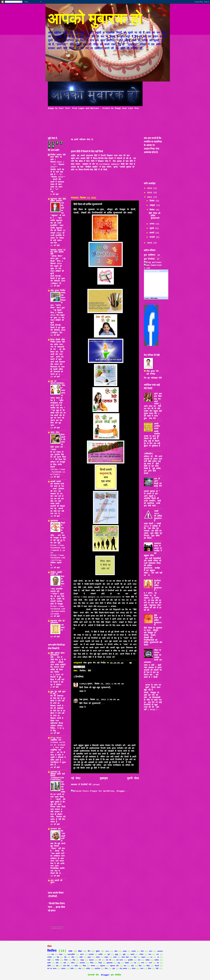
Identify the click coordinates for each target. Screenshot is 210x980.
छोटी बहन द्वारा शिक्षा (158, 395)
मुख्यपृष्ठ (104, 778)
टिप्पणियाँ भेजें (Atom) (90, 785)
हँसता (149, 969)
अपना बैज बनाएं (147, 348)
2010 (150, 243)
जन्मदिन (49, 957)
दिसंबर (153, 201)
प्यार (139, 960)
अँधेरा (116, 951)
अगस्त (153, 224)
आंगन (150, 951)
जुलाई (152, 228)
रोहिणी (49, 966)
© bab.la (146, 298)
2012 (150, 192)
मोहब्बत (127, 963)
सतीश (72, 969)
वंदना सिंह (66, 966)
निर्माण (66, 960)
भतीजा (72, 963)
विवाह (84, 966)
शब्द (125, 966)
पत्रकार (91, 960)
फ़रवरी (152, 233)
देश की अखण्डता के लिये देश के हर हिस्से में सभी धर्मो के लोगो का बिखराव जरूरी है (57, 701)
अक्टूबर (153, 205)
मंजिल (91, 963)
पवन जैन (108, 960)
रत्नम (142, 963)
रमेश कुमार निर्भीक (57, 290)
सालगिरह (97, 969)
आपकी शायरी (55, 481)
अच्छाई (124, 951)
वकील (76, 966)
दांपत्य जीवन (125, 957)
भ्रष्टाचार (82, 963)
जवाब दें (82, 691)
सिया (106, 969)
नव (158, 957)
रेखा (80, 699)
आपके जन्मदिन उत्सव (157, 426)
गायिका (141, 954)
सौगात (133, 969)
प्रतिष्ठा (156, 960)
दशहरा (106, 957)
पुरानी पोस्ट (133, 778)
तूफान (98, 951)
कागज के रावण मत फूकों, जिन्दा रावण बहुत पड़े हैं (152, 687)
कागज (82, 954)
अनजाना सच (55, 829)
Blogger (105, 975)
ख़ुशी (124, 954)
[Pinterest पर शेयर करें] (84, 667)
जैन (89, 951)
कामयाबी (91, 954)
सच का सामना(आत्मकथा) (57, 382)
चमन (150, 954)
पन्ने (100, 960)
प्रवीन (49, 963)
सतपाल (63, 969)
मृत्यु (119, 963)
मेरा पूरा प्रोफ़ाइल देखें (153, 378)
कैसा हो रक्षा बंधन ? (62, 581)
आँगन (142, 951)
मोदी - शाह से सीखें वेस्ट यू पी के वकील (58, 659)
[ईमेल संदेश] (130, 663)
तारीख (98, 957)
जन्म (157, 954)
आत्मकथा (160, 951)
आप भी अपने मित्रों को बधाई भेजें (158, 482)
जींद (58, 957)
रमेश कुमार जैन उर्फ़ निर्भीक (152, 372)
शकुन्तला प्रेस (114, 966)
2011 (150, 197)
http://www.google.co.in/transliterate (97, 597)
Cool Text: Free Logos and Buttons (79, 108)
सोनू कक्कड (123, 969)
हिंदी (89, 671)
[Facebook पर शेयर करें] (81, 667)
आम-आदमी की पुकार (56, 881)
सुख (113, 969)
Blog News (55, 738)
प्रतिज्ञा (147, 960)
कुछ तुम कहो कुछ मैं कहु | (57, 693)
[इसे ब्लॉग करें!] (77, 667)
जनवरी (153, 237)
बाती (65, 963)
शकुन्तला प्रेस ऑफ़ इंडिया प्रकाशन (58, 200)
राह (158, 963)
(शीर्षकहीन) (148, 454)
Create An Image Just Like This (121, 108)
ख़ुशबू (116, 954)
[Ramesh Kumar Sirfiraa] (151, 345)
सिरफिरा (83, 671)
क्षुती (109, 954)
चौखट (80, 951)
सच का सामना (51, 969)
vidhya (83, 684)
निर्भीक (57, 960)
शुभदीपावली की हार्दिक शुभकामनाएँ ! (158, 586)
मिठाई (100, 963)
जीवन (72, 957)
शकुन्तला (102, 966)
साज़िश (88, 969)
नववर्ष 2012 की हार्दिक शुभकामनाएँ (158, 516)
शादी (132, 966)
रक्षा (135, 963)
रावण (150, 963)
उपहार (60, 954)
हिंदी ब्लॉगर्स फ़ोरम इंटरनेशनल (57, 654)
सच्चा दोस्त (54, 432)
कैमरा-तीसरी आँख (57, 340)
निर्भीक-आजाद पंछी (58, 155)
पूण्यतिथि (130, 960)
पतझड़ (82, 960)
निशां (74, 960)
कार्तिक (101, 954)
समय (79, 969)
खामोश (132, 954)
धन (151, 957)
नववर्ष (48, 960)
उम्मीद (70, 951)
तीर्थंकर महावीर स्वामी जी (56, 573)
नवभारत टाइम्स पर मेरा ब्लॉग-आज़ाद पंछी (57, 252)
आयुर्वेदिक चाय (56, 740)
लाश (57, 966)
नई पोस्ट (75, 778)
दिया (135, 957)
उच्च (52, 954)
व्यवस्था (93, 966)
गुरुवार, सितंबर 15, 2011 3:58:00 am (101, 699)
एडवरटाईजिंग (71, 954)
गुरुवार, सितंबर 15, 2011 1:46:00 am (105, 684)
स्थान (141, 969)
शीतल (148, 966)
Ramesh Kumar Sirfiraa (151, 303)
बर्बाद (57, 963)
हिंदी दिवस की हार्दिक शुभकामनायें (154, 215)
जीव (65, 957)
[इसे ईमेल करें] (74, 667)
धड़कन (143, 957)
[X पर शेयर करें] (79, 667)
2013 (150, 188)
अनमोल (133, 951)
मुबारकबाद (54, 521)
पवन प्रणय (119, 960)
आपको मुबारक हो (95, 17)
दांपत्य (115, 957)
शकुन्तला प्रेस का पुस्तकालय (57, 622)
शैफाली (157, 966)
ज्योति (81, 957)
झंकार (89, 957)
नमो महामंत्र (62, 627)
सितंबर (153, 210)
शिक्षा (140, 966)
